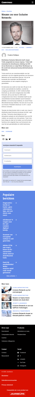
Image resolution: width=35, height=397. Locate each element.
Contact (4, 352)
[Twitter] (10, 139)
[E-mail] (3, 139)
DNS (3, 131)
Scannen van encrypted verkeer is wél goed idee (8, 238)
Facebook (23, 352)
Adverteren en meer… (24, 331)
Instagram (23, 366)
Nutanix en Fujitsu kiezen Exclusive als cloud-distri (21, 299)
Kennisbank (5, 331)
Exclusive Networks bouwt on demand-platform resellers (22, 314)
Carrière (9, 11)
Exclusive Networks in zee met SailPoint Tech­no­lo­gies (23, 306)
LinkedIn (22, 359)
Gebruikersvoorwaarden (9, 380)
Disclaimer (5, 375)
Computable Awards (8, 334)
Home (3, 11)
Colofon (4, 338)
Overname (9, 131)
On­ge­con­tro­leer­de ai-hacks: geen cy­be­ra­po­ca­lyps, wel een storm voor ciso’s (8, 209)
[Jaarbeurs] (17, 393)
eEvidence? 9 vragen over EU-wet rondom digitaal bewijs (8, 225)
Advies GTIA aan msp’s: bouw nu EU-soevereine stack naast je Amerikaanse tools (8, 251)
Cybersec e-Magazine (8, 341)
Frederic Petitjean (13, 55)
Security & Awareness (20, 303)
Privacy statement (7, 385)
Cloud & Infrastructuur (20, 287)
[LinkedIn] (7, 139)
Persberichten (22, 334)
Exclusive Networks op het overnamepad (21, 291)
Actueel (21, 47)
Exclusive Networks (12, 50)
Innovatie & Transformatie (21, 311)
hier (10, 181)
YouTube (22, 362)
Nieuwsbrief (5, 356)
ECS (3, 50)
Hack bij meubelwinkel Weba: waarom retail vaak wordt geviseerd (8, 267)
